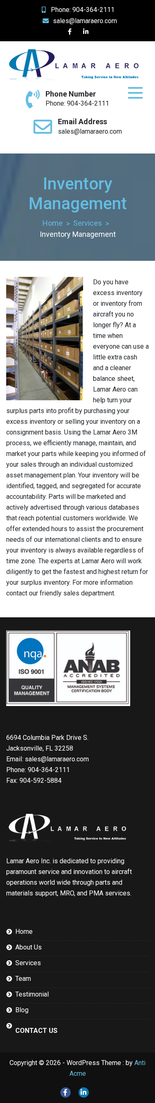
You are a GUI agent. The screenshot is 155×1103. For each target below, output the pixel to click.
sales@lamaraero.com (85, 21)
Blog (22, 1010)
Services (28, 963)
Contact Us (36, 1031)
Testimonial (32, 994)
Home (24, 931)
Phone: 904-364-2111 (82, 10)
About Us (28, 947)
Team (23, 979)
